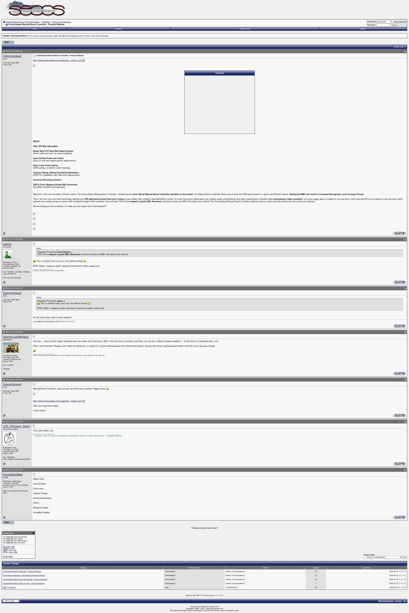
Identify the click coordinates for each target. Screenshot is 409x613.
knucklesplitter (13, 474)
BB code (6, 547)
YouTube (219, 73)
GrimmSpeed (12, 56)
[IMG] (5, 550)
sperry (7, 244)
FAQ (34, 29)
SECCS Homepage (386, 601)
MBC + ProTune (9, 587)
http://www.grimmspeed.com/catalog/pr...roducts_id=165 (59, 60)
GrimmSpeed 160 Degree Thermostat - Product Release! (25, 579)
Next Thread (212, 528)
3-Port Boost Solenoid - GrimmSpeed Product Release (24, 575)
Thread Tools (398, 47)
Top (404, 601)
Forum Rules (8, 556)
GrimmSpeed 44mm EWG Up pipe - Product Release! (24, 583)
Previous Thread (199, 528)
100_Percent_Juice (16, 426)
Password (371, 25)
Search (363, 29)
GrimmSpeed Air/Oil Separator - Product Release (22, 571)
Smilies (5, 549)
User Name (371, 22)
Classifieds (46, 22)
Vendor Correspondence (61, 22)
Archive (398, 601)
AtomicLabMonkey (16, 337)
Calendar (118, 29)
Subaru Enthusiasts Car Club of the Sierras (22, 22)
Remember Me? (400, 22)
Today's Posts (244, 29)
